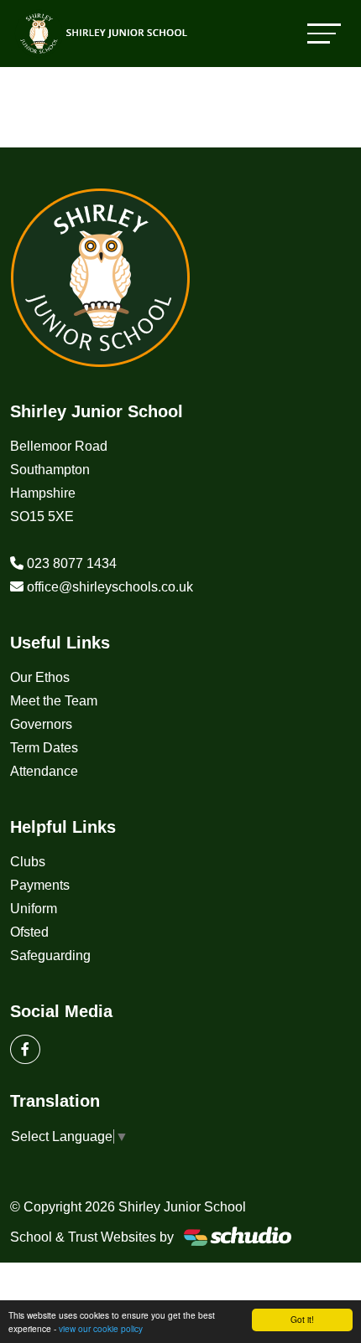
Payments (40, 885)
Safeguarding (50, 955)
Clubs (27, 862)
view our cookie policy (101, 1328)
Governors (41, 724)
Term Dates (44, 748)
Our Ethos (40, 677)
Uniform (33, 908)
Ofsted (29, 932)
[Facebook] (25, 1049)
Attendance (44, 771)
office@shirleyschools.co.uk (110, 587)
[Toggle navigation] (324, 33)
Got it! (302, 1319)
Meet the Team (53, 701)
